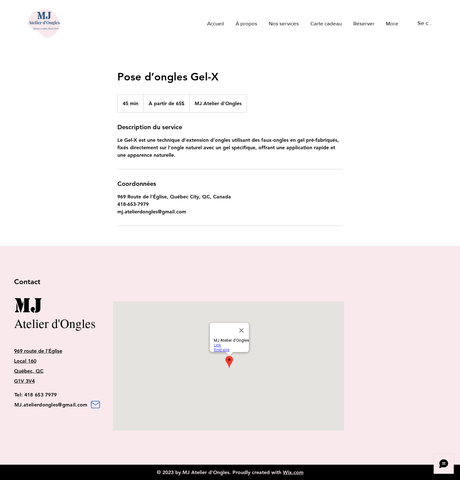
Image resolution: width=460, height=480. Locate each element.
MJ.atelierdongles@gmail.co (48, 405)
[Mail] (95, 404)
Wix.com (293, 472)
